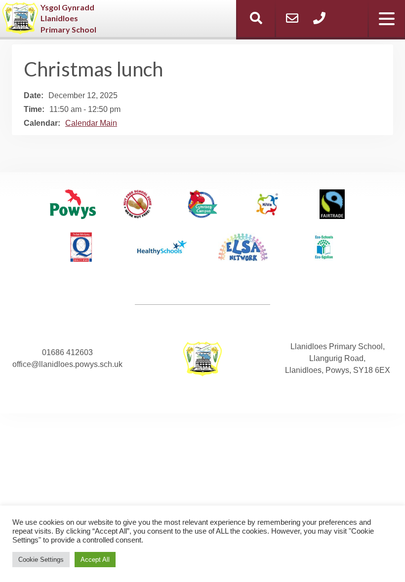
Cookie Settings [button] (41, 559)
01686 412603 (67, 352)
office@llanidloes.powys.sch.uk (67, 364)
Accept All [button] (95, 559)
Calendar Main (91, 123)
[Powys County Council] (73, 205)
